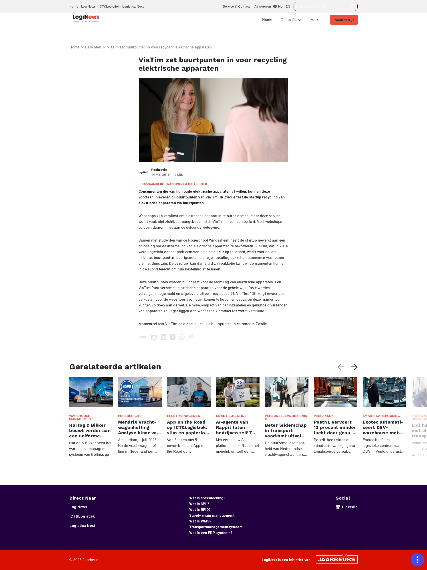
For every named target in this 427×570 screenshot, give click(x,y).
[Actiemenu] (417, 559)
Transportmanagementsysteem (216, 527)
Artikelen (318, 20)
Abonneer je (344, 20)
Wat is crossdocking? (207, 498)
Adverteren (262, 6)
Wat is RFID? (200, 510)
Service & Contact (236, 6)
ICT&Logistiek (109, 6)
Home (73, 6)
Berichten (93, 47)
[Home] (86, 18)
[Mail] (155, 337)
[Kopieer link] (191, 337)
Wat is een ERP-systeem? (211, 533)
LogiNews (88, 6)
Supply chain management (212, 515)
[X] (173, 337)
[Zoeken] (353, 6)
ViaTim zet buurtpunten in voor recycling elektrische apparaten (159, 47)
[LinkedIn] (164, 337)
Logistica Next (133, 6)
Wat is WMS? (200, 521)
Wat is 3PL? (199, 504)
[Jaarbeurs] (337, 559)
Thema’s (289, 20)
